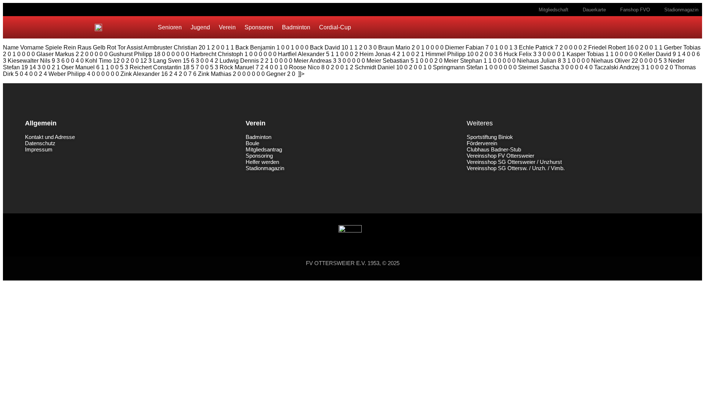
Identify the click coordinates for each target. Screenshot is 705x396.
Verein (227, 27)
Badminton (296, 27)
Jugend (200, 27)
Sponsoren (259, 27)
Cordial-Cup (335, 27)
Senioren (170, 27)
